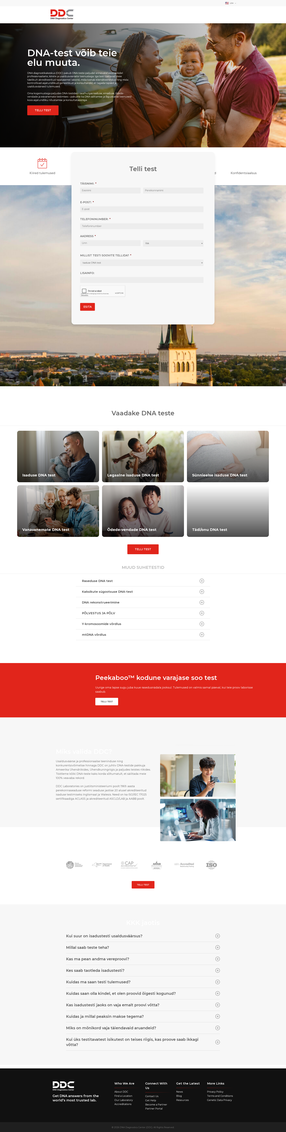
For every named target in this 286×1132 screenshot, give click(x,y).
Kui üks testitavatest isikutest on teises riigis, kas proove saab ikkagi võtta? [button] (132, 1042)
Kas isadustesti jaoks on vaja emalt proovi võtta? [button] (113, 1005)
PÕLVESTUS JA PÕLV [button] (98, 613)
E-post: (87, 207)
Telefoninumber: (95, 224)
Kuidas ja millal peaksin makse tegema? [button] (105, 1016)
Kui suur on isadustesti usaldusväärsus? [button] (104, 936)
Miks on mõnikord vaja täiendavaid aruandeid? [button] (111, 1028)
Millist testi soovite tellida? (105, 261)
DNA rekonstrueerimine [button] (100, 602)
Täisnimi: (88, 189)
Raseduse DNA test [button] (97, 581)
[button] (43, 110)
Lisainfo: (87, 278)
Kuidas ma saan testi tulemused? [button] (98, 982)
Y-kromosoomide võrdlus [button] (101, 624)
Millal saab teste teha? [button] (87, 947)
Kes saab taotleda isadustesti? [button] (95, 970)
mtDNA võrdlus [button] (94, 634)
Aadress (88, 241)
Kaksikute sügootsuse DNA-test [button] (107, 591)
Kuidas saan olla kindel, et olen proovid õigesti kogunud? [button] (121, 993)
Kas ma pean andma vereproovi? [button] (97, 959)
